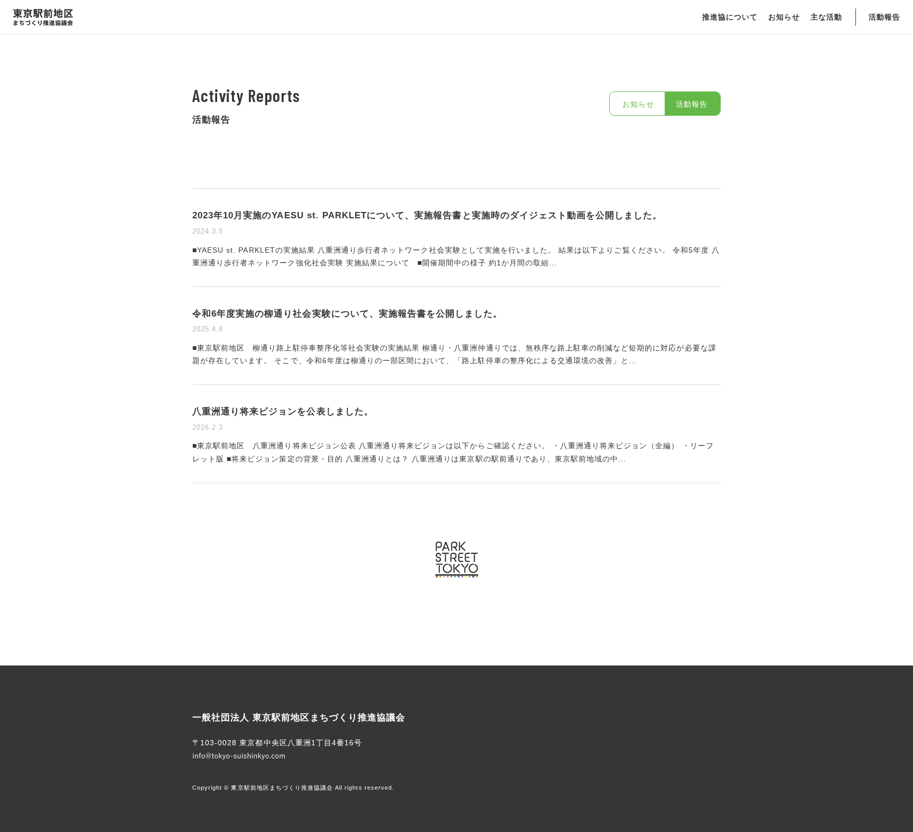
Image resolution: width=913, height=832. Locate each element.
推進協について (730, 17)
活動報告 (884, 17)
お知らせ (784, 17)
